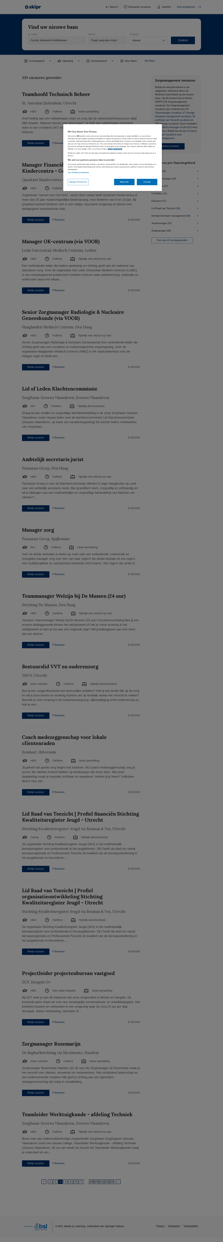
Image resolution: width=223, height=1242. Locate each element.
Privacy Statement (115, 149)
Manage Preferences (78, 182)
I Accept (147, 182)
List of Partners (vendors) (78, 172)
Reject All (124, 182)
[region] (112, 157)
